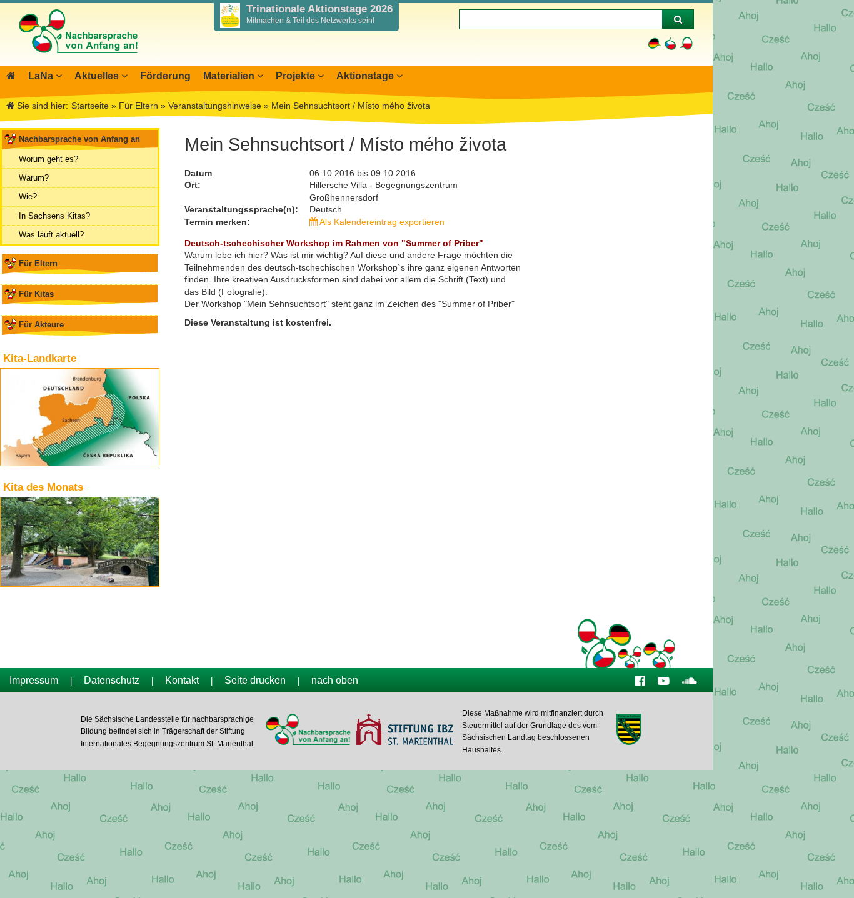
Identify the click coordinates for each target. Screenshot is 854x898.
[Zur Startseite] (77, 59)
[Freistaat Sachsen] (628, 731)
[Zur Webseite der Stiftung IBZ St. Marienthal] (404, 731)
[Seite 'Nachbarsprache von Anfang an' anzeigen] (11, 76)
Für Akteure (41, 324)
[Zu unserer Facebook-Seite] (640, 680)
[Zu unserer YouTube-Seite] (663, 680)
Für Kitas (36, 294)
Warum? (34, 177)
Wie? (28, 196)
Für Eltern (38, 263)
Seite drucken (255, 680)
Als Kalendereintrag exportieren (381, 222)
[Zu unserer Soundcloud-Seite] (689, 680)
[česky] (670, 43)
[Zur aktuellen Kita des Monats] (80, 541)
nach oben (334, 680)
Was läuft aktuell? (51, 234)
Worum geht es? (48, 159)
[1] (677, 19)
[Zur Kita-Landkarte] (80, 417)
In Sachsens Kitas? (54, 216)
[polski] (686, 43)
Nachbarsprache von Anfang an (79, 139)
